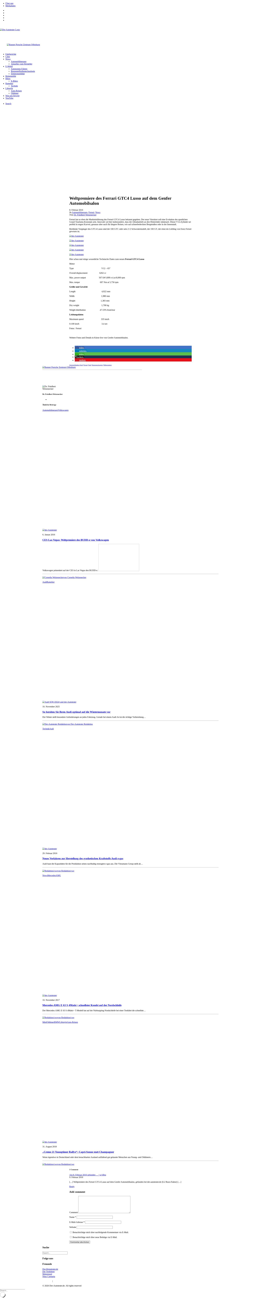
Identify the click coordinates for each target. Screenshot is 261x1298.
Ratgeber (9, 83)
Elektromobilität (18, 74)
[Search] (55, 1253)
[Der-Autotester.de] (130, 34)
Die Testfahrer (48, 1271)
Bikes (7, 78)
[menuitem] (133, 3)
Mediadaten (10, 6)
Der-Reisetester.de (50, 1269)
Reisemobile (10, 76)
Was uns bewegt (12, 96)
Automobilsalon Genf (76, 365)
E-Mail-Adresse (77, 1222)
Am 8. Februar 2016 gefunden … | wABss (87, 1175)
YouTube (9, 98)
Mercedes (51, 875)
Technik (14, 86)
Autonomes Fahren (19, 69)
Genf (89, 365)
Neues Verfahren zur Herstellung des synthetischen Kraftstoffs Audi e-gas (82, 858)
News (7, 59)
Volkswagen (63, 410)
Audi (44, 582)
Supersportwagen (97, 365)
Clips (7, 56)
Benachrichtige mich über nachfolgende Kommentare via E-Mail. (101, 1232)
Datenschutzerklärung (62, 1281)
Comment (73, 1212)
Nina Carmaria (48, 1276)
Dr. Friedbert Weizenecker (85, 215)
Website (72, 1227)
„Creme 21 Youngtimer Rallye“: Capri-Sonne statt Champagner (78, 1151)
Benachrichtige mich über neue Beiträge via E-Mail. (95, 1237)
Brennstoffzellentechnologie (23, 71)
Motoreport (47, 1274)
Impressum (47, 1281)
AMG (58, 875)
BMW (57, 1022)
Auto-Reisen (16, 91)
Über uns (9, 3)
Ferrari (91, 212)
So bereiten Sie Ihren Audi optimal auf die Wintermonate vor (76, 711)
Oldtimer (14, 93)
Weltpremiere (107, 365)
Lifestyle (9, 88)
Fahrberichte (10, 54)
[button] (79, 348)
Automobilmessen (18, 61)
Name (72, 1217)
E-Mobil (9, 66)
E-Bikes (14, 81)
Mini (44, 1022)
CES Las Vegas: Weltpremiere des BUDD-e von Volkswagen (75, 539)
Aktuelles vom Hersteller (21, 64)
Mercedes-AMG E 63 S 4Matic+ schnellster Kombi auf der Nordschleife (82, 1005)
